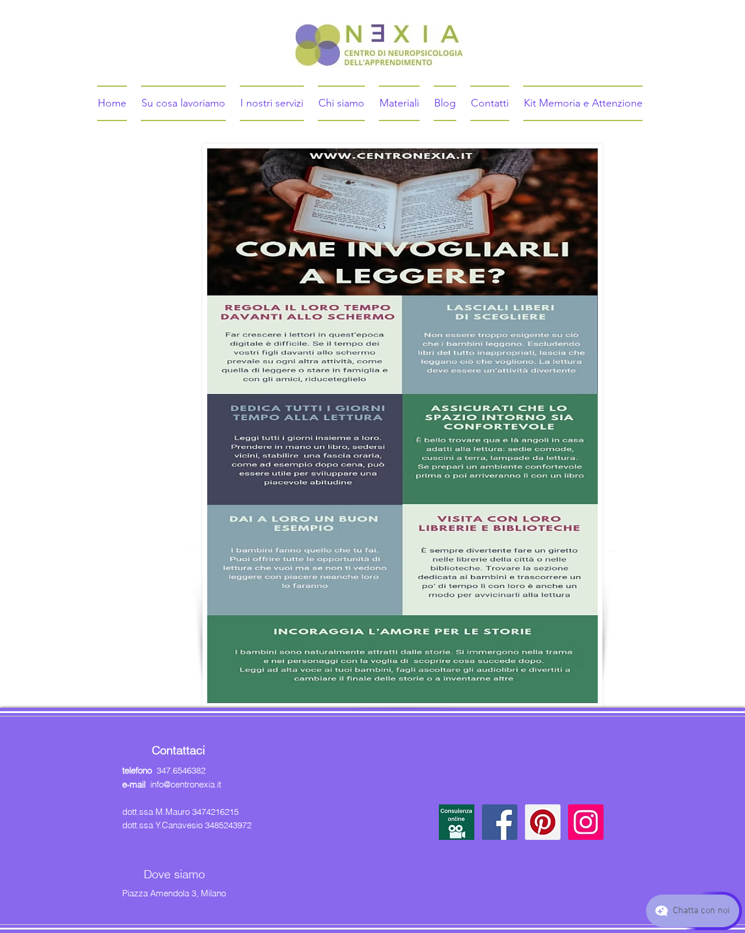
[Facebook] (499, 822)
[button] (456, 822)
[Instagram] (586, 822)
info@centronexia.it (185, 784)
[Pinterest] (542, 822)
